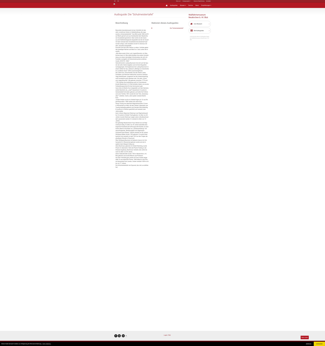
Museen (182, 5)
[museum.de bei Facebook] (115, 335)
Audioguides (173, 5)
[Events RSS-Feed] (123, 335)
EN (118, 1)
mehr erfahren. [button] (46, 343)
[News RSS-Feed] (126, 335)
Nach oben (304, 337)
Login (165, 335)
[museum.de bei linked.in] (119, 335)
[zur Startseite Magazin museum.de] (124, 4)
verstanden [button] (319, 343)
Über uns (178, 1)
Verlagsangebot (186, 1)
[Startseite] (167, 5)
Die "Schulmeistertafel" (176, 28)
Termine (190, 5)
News (197, 5)
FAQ (169, 335)
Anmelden (208, 1)
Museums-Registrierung (199, 1)
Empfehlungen (205, 5)
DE (115, 1)
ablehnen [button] (308, 343)
